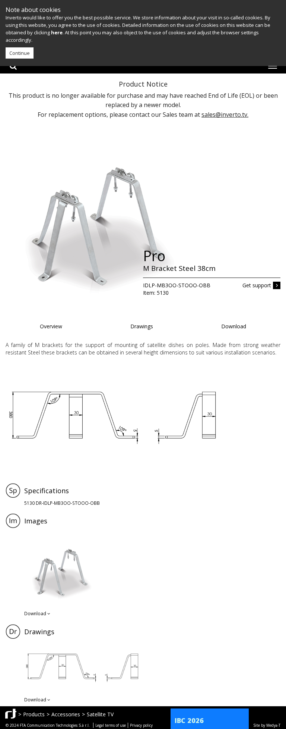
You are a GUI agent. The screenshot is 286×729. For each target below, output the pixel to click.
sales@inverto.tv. (224, 114)
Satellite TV (100, 714)
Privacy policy (141, 725)
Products (34, 714)
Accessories (65, 714)
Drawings (141, 326)
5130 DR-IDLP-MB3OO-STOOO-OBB (62, 503)
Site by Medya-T (266, 725)
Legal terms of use (110, 725)
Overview (51, 326)
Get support (256, 285)
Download (233, 326)
